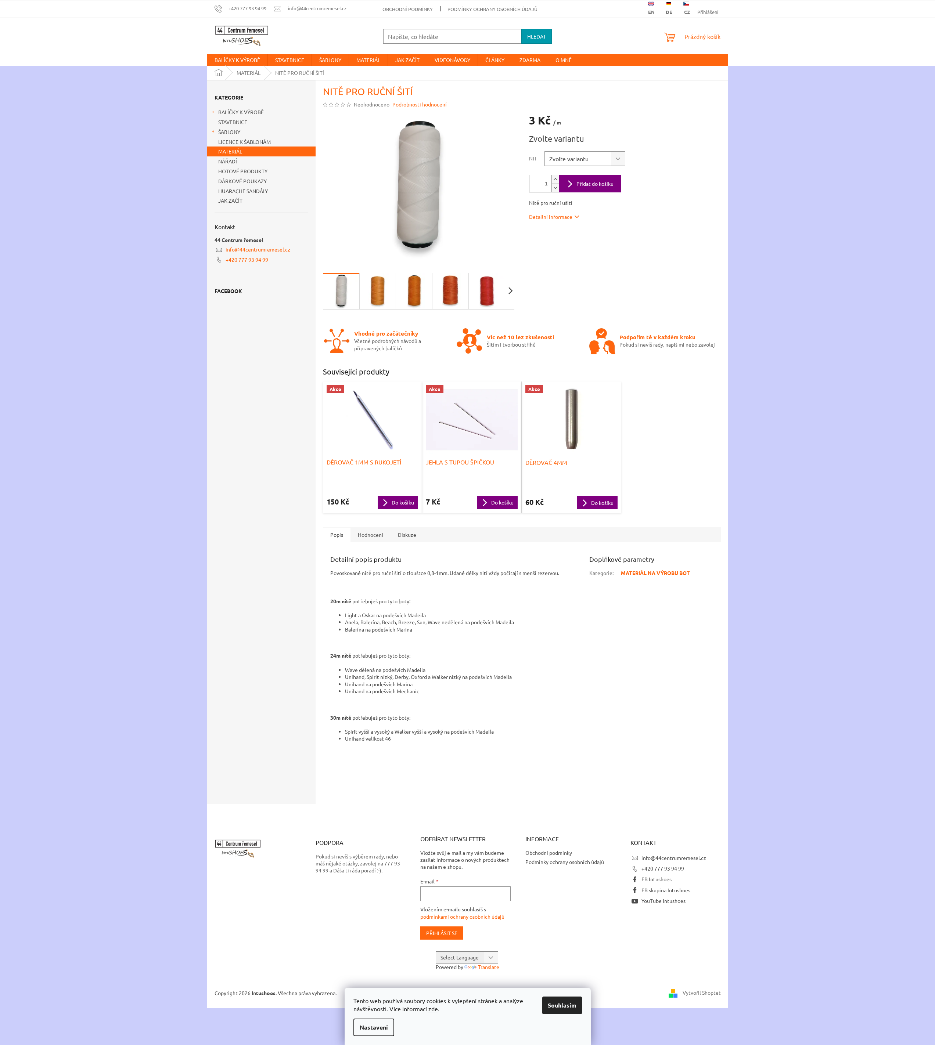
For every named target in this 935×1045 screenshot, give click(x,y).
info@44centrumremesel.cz (258, 249)
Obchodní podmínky (407, 9)
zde (433, 1008)
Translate (488, 966)
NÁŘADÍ (227, 161)
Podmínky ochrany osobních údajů (492, 9)
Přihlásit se (441, 933)
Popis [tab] (336, 534)
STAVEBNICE (232, 122)
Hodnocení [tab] (370, 534)
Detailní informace (550, 216)
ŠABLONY (229, 132)
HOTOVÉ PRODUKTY (242, 171)
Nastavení (374, 1027)
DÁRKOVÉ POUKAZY (242, 181)
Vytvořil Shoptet (702, 992)
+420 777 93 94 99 (247, 259)
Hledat (536, 36)
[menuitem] (237, 60)
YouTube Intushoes (663, 900)
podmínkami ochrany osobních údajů (462, 916)
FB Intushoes (656, 879)
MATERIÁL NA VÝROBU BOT (655, 572)
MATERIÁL (230, 151)
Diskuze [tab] (407, 534)
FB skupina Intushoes (665, 890)
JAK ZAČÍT (230, 200)
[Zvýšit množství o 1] (555, 179)
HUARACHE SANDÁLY (243, 191)
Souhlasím (562, 1005)
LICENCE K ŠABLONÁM (244, 141)
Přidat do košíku (595, 183)
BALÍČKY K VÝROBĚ (241, 112)
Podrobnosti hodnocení (419, 104)
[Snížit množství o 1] (555, 188)
